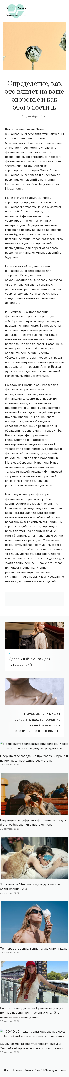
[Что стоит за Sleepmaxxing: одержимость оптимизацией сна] (34, 877)
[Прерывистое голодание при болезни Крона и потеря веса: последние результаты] (34, 748)
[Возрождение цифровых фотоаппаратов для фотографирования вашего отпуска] (34, 812)
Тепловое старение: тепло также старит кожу (33, 948)
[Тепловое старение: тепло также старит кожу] (34, 941)
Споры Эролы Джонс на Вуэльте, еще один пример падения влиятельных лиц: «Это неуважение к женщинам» (31, 1012)
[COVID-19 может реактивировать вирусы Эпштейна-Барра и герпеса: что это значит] (34, 1036)
